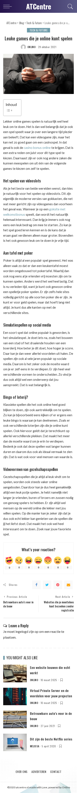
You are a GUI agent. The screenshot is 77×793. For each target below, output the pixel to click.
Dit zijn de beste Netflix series (51, 739)
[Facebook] (36, 584)
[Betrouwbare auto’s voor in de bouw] (15, 719)
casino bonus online (37, 148)
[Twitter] (47, 584)
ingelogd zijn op (26, 631)
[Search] (69, 6)
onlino (31, 47)
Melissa (34, 746)
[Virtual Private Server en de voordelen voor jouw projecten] (15, 696)
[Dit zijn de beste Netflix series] (15, 742)
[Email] (68, 584)
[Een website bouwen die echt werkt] (15, 673)
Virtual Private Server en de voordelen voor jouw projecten (51, 693)
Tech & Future (39, 30)
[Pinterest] (57, 584)
